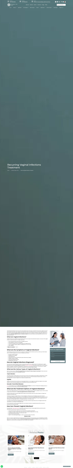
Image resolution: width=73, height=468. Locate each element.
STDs (8, 385)
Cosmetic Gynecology (29, 365)
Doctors (35, 4)
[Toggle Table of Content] (16, 347)
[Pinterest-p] (61, 1)
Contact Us (39, 4)
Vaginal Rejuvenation (15, 408)
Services (31, 4)
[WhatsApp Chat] (2, 466)
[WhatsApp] (20, 1)
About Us (27, 4)
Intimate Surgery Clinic (15, 170)
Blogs (43, 4)
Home (8, 170)
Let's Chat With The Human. (66, 466)
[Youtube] (63, 1)
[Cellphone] (8, 1)
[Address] (32, 1)
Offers (46, 4)
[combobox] (61, 5)
